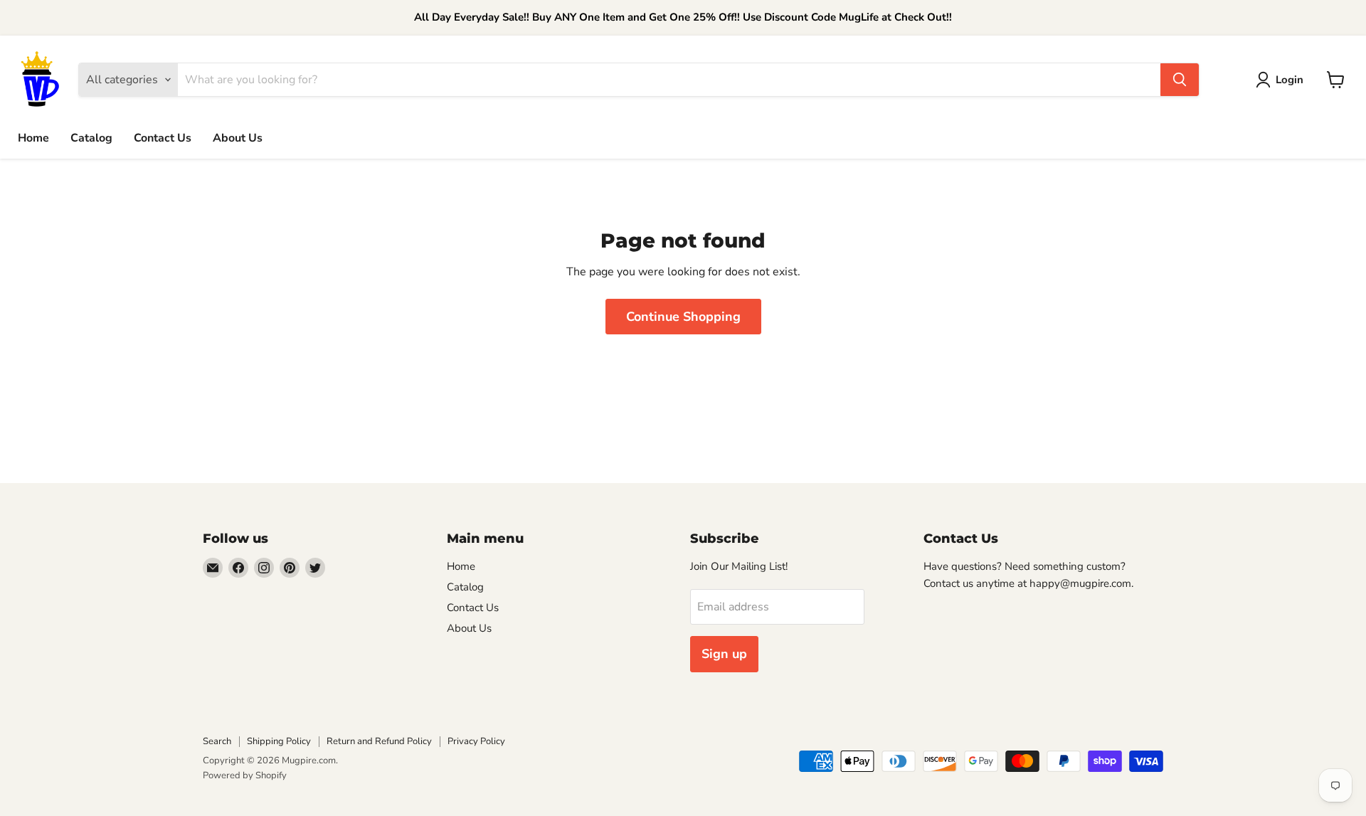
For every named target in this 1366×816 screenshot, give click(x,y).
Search (217, 741)
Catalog (91, 137)
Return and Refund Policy (379, 741)
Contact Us (162, 137)
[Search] (1179, 79)
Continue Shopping (683, 316)
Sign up (724, 653)
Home (33, 137)
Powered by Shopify (245, 775)
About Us (238, 137)
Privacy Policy (476, 741)
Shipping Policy (279, 741)
